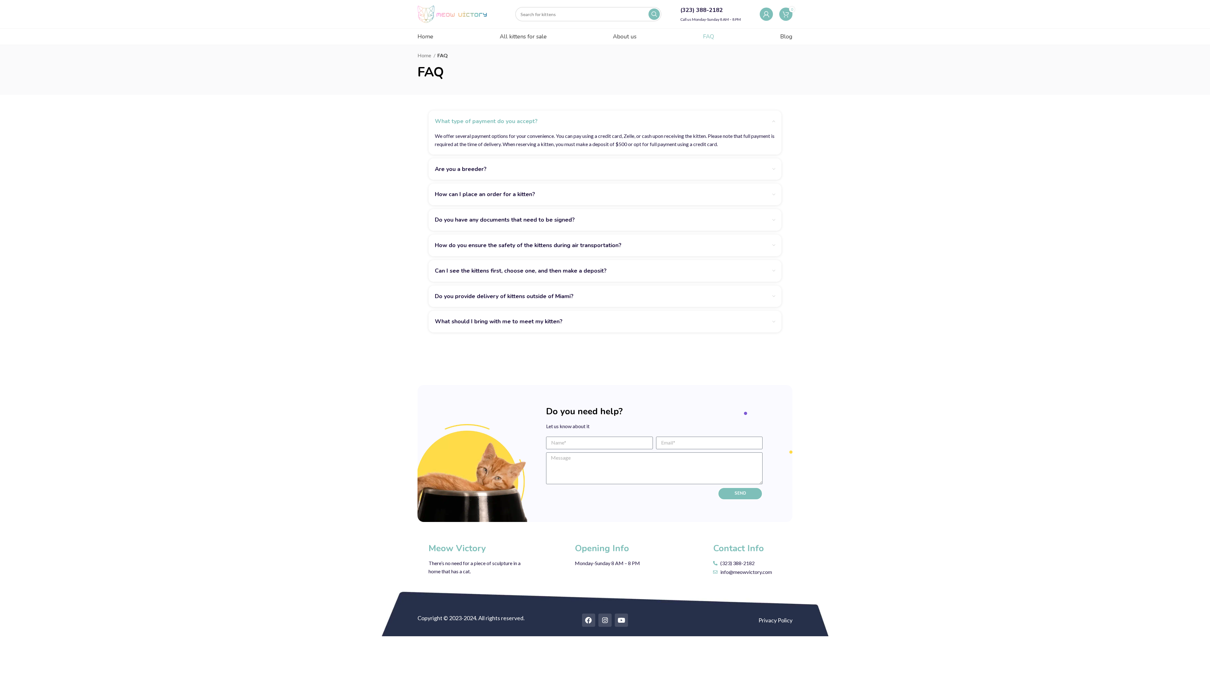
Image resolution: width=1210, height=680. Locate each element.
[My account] (766, 14)
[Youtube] (621, 620)
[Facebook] (588, 620)
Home (425, 55)
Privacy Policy (775, 620)
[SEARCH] (654, 14)
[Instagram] (605, 620)
